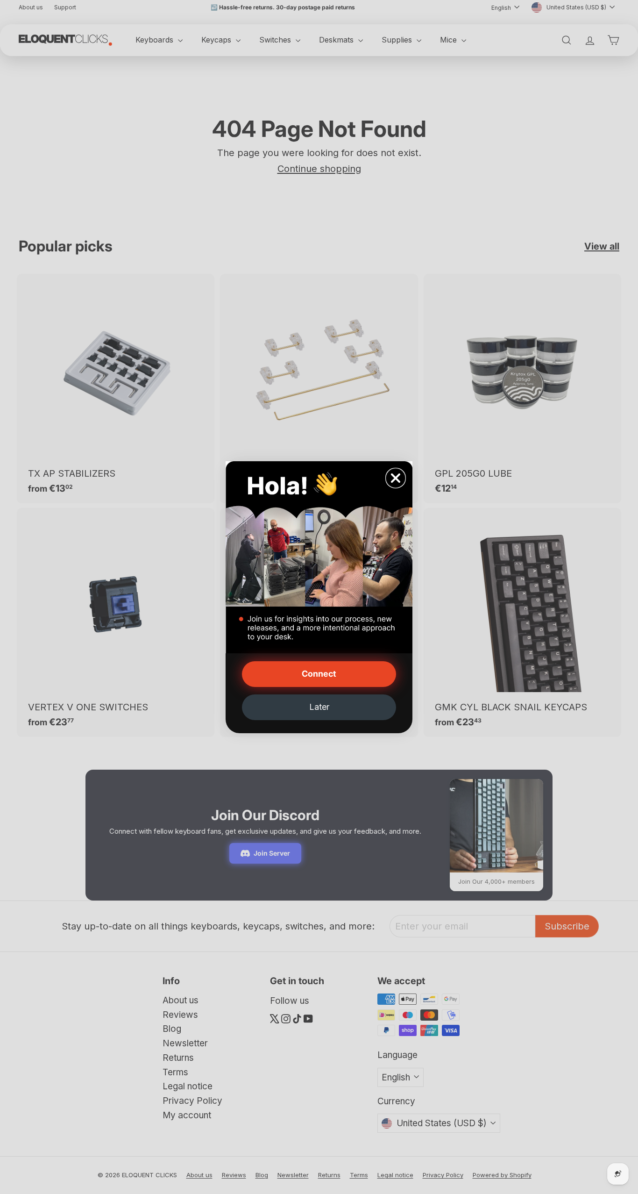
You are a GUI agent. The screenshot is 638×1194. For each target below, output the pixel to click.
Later (319, 707)
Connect (319, 674)
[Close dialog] (395, 478)
